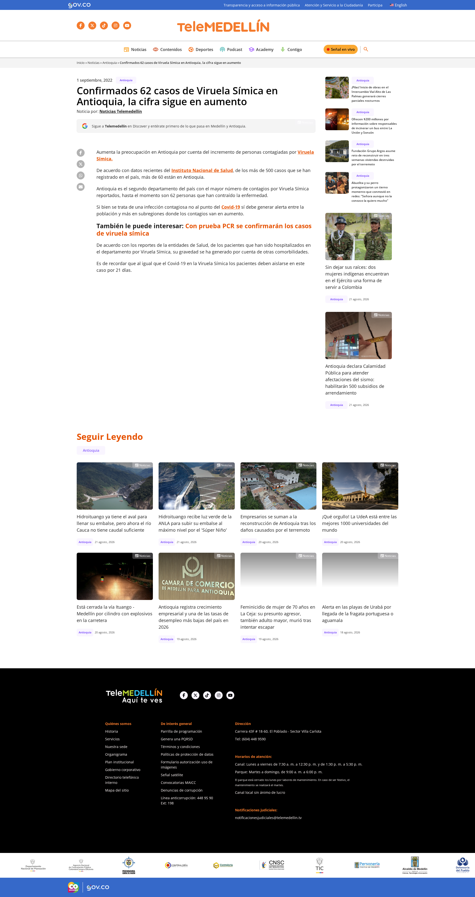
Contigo (291, 49)
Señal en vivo (343, 49)
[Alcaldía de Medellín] (371, 865)
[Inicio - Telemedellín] (223, 25)
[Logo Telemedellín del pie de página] (133, 695)
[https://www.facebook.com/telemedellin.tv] (184, 695)
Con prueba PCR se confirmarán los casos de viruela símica (203, 229)
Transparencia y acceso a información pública (262, 5)
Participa (375, 5)
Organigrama (116, 754)
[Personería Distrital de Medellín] (323, 865)
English (401, 4)
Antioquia (109, 62)
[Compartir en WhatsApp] (81, 175)
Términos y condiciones (180, 746)
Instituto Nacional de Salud (202, 170)
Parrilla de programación (181, 731)
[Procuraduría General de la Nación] (85, 865)
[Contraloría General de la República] (132, 865)
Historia (111, 731)
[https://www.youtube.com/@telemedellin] (230, 695)
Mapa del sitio (117, 790)
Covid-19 (230, 207)
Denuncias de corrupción (182, 790)
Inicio (81, 62)
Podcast (230, 49)
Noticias (134, 49)
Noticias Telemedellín (120, 111)
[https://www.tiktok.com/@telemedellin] (207, 695)
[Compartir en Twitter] (81, 164)
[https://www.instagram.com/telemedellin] (219, 695)
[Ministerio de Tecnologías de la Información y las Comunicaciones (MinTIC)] (275, 865)
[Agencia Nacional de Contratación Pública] (37, 865)
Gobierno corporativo (122, 769)
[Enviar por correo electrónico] (81, 187)
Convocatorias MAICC (178, 782)
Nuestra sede (116, 746)
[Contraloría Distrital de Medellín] (180, 865)
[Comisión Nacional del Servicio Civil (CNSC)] (228, 865)
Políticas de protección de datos (187, 754)
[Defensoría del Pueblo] (419, 865)
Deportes (200, 49)
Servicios (112, 739)
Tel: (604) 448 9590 (250, 739)
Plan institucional (119, 762)
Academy (261, 49)
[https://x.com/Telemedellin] (195, 695)
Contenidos (167, 49)
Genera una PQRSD (177, 739)
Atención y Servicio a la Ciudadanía (334, 5)
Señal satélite (172, 774)
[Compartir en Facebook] (81, 153)
